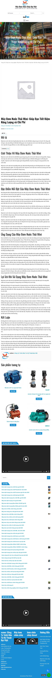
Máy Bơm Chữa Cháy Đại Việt (26, 6)
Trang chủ (3, 62)
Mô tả (3, 133)
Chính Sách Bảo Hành (45, 636)
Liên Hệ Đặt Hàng (44, 656)
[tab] (4, 133)
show (8, 148)
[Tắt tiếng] (46, 471)
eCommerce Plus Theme (26, 676)
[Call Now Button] (49, 675)
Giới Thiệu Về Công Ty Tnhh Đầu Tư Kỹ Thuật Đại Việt (45, 641)
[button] (26, 459)
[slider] (25, 471)
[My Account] (23, 17)
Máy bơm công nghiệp (11, 62)
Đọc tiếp (13, 391)
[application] (26, 459)
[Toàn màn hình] (48, 471)
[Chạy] (3, 471)
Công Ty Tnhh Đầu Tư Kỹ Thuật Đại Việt (11, 125)
